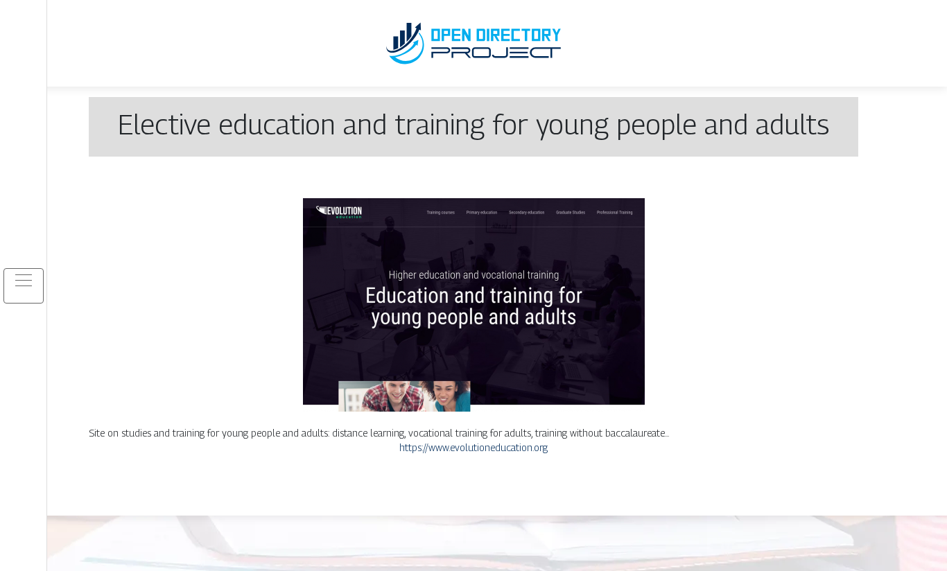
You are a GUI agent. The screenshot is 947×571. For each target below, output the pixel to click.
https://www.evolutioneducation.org (473, 447)
